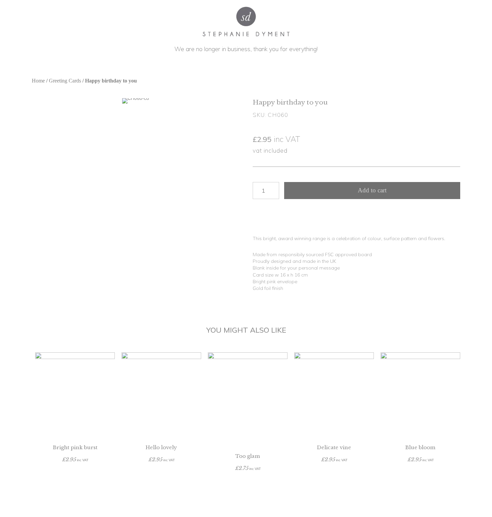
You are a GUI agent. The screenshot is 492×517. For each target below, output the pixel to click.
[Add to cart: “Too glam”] (247, 481)
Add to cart (372, 190)
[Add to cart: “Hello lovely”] (161, 473)
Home (38, 80)
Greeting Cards (65, 80)
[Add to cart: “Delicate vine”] (334, 473)
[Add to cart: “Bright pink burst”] (75, 473)
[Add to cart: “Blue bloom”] (420, 473)
